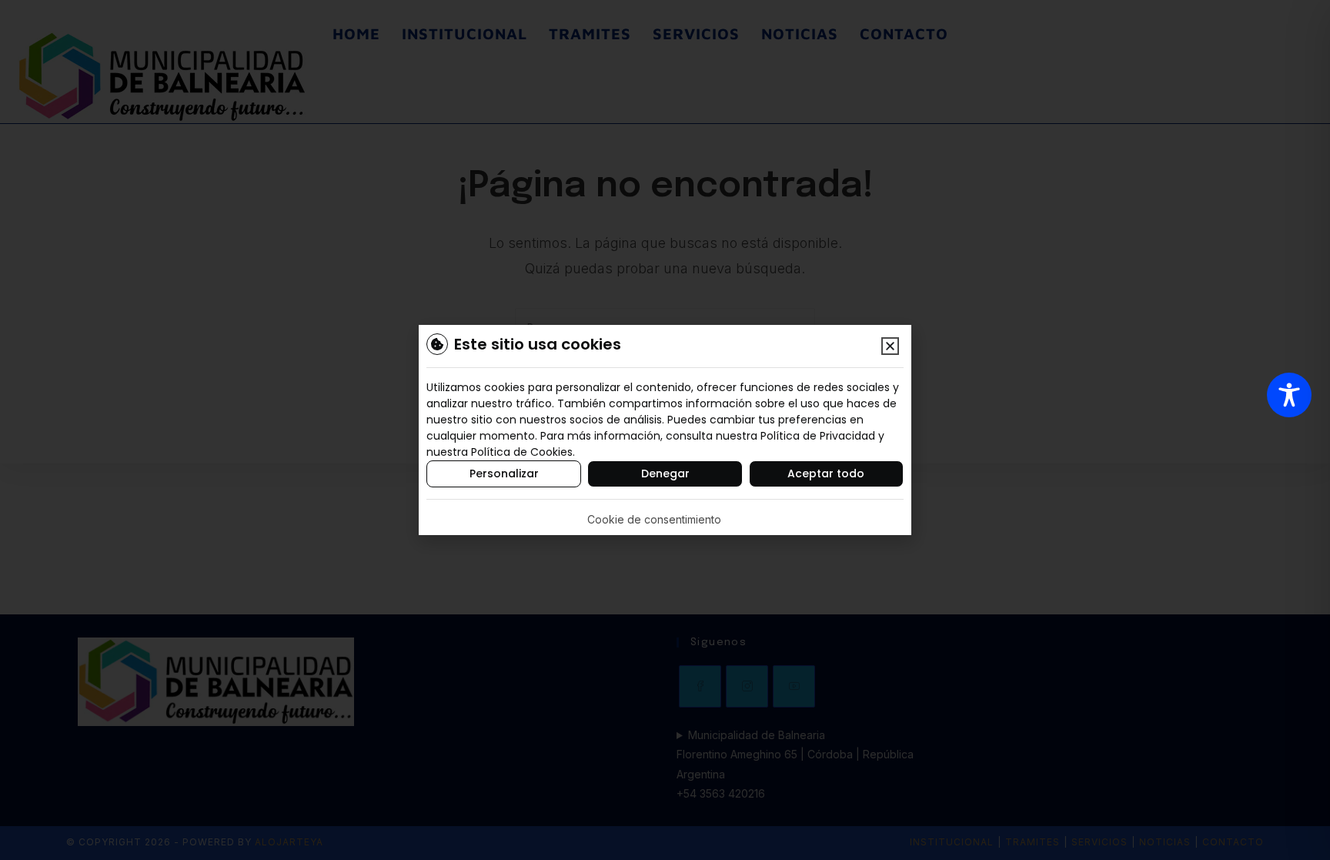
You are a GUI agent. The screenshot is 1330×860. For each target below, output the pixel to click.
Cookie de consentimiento (654, 519)
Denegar (665, 473)
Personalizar (504, 473)
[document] (665, 430)
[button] (890, 346)
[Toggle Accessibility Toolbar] (1289, 395)
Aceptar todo (825, 473)
